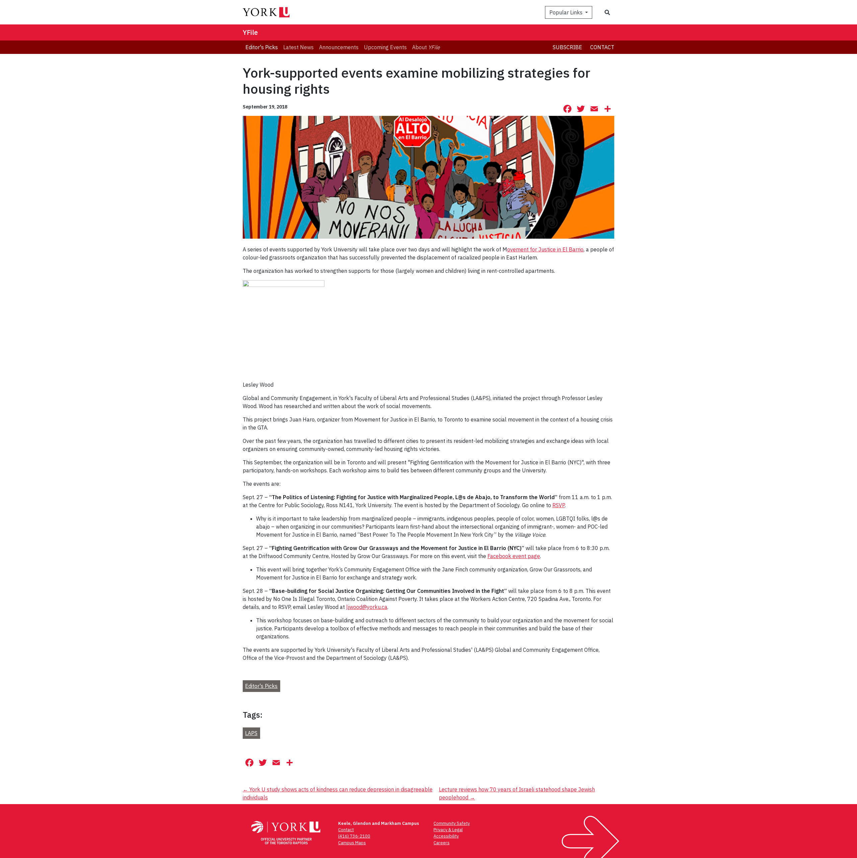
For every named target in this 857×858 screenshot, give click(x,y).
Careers (442, 843)
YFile (250, 32)
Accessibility (446, 836)
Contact (602, 47)
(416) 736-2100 (354, 836)
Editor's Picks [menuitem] (261, 47)
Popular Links (566, 12)
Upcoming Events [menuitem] (385, 47)
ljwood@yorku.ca (366, 607)
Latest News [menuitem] (298, 47)
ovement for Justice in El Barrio (545, 249)
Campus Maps (352, 843)
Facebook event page (513, 556)
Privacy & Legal (448, 830)
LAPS (251, 733)
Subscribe (567, 47)
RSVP (558, 505)
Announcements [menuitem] (339, 47)
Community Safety (452, 823)
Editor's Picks (261, 686)
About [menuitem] (426, 47)
